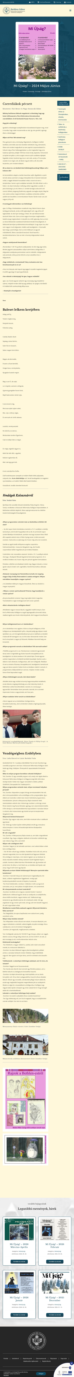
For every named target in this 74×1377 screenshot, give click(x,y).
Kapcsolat (64, 1358)
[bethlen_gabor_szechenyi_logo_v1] (62, 1362)
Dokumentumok (41, 1358)
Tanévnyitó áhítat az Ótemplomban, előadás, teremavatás (63, 114)
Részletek (6, 1375)
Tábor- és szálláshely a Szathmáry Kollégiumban (62, 128)
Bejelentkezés (46, 1361)
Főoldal (5, 1358)
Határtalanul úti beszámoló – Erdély (63, 156)
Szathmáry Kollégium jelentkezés (62, 139)
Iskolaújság (19, 1231)
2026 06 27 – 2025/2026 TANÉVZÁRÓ (62, 166)
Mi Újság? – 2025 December (55, 1282)
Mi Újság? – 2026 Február (55, 1228)
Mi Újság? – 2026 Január (19, 1282)
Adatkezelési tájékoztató (30, 1361)
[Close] (71, 1363)
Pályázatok (53, 1358)
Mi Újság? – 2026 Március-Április (19, 1228)
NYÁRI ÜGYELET (61, 148)
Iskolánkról (15, 1358)
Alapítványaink (27, 1358)
